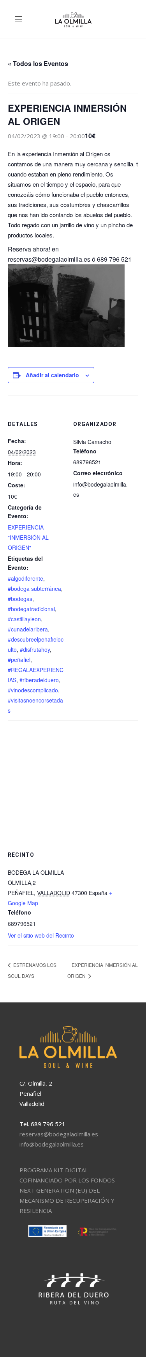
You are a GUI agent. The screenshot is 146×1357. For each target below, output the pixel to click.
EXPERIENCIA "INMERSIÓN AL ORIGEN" (28, 537)
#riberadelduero (39, 680)
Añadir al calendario (52, 375)
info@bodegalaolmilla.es (51, 1144)
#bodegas (20, 599)
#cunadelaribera (28, 629)
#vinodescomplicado (33, 690)
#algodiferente (25, 578)
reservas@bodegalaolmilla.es (58, 1134)
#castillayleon (24, 619)
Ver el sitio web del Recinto (41, 935)
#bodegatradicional (31, 609)
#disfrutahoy (35, 649)
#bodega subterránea (34, 588)
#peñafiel (19, 659)
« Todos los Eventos (38, 63)
